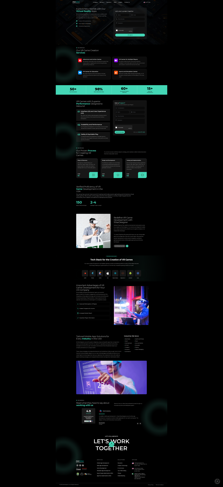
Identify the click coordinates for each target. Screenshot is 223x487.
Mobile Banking (121, 473)
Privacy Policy (151, 482)
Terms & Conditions (160, 482)
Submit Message (120, 132)
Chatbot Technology (122, 463)
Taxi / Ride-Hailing (122, 468)
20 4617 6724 (137, 469)
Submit (131, 35)
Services (102, 2)
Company (95, 2)
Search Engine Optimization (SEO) (105, 471)
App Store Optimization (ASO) (104, 473)
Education (120, 461)
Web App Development (102, 463)
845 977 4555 (137, 463)
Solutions (109, 2)
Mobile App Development (103, 461)
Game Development (102, 466)
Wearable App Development (103, 468)
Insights (120, 2)
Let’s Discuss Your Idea (119, 246)
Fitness (119, 471)
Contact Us (127, 2)
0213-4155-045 (137, 476)
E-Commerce (121, 466)
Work (115, 2)
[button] (138, 422)
